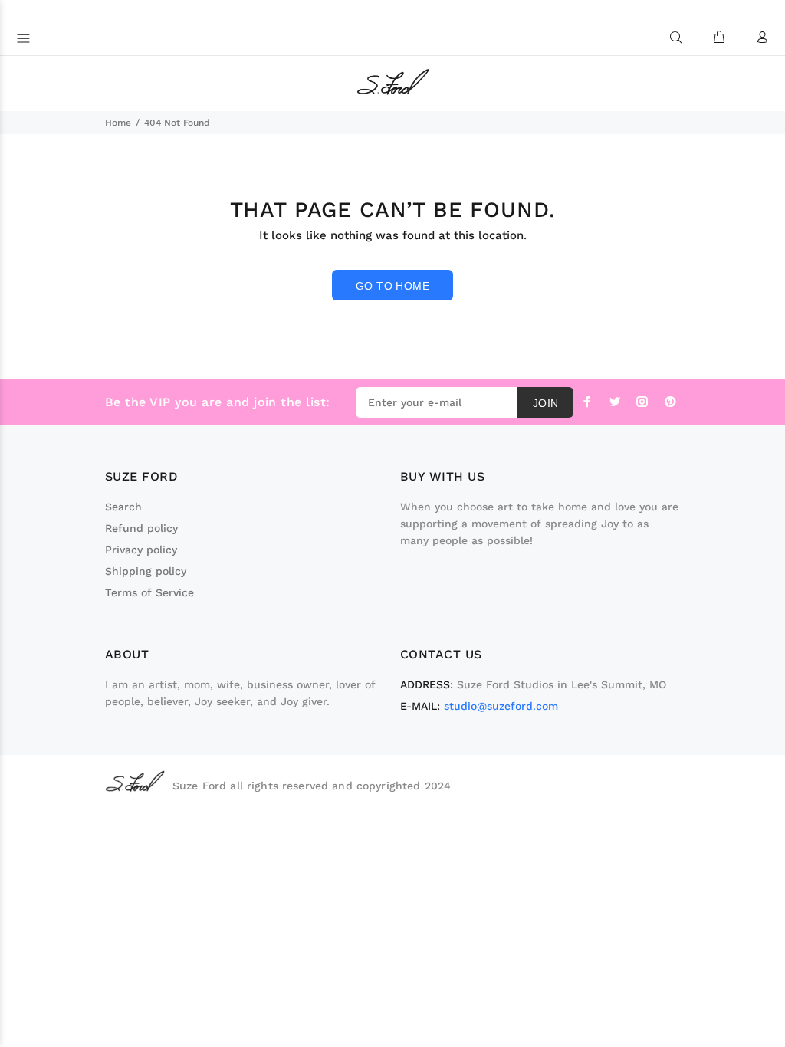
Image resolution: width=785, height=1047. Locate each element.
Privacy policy (141, 549)
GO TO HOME (392, 286)
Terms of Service (149, 592)
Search (123, 507)
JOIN (546, 403)
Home (118, 122)
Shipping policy (145, 571)
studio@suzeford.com (501, 706)
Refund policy (141, 528)
